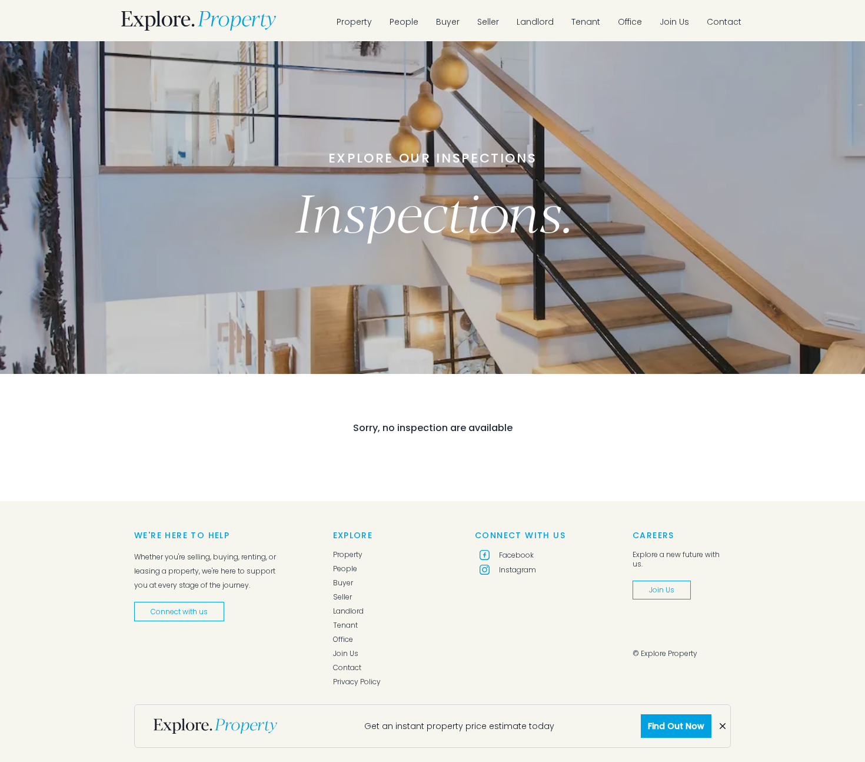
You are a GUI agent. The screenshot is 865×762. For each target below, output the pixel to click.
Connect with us (179, 612)
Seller (488, 22)
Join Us (674, 22)
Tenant (585, 22)
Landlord (535, 22)
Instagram (517, 570)
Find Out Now (676, 726)
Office (630, 22)
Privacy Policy (357, 682)
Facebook (516, 555)
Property (354, 22)
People (404, 22)
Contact (724, 22)
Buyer (448, 22)
